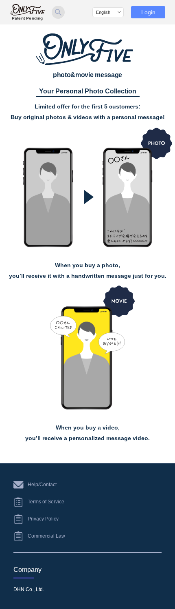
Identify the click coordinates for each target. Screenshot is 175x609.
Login (148, 12)
